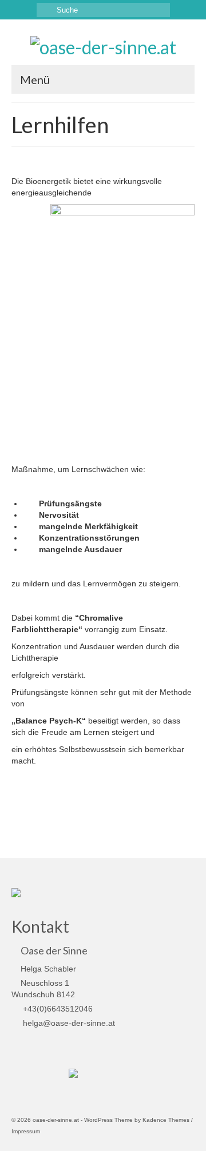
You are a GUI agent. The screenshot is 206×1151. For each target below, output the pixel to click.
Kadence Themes (165, 1120)
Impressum (25, 1131)
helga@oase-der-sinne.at (68, 1023)
